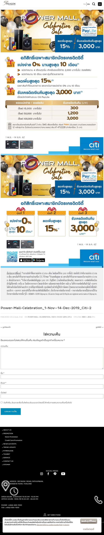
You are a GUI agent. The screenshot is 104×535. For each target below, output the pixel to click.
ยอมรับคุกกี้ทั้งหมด (88, 521)
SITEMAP (6, 465)
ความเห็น (4, 346)
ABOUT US (6, 430)
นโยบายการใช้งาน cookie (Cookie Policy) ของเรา (52, 525)
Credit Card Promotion (13, 440)
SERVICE (6, 458)
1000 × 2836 (86, 317)
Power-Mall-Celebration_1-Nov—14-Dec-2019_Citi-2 (50, 317)
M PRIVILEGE (7, 451)
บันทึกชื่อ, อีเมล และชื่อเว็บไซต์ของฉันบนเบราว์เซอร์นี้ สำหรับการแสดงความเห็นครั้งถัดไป (38, 403)
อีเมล (3, 383)
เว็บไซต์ (3, 393)
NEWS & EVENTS (9, 444)
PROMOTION (7, 433)
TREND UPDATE (9, 447)
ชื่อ (2, 373)
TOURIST (6, 454)
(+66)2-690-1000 (15, 505)
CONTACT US (7, 461)
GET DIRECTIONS (54, 515)
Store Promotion (11, 437)
